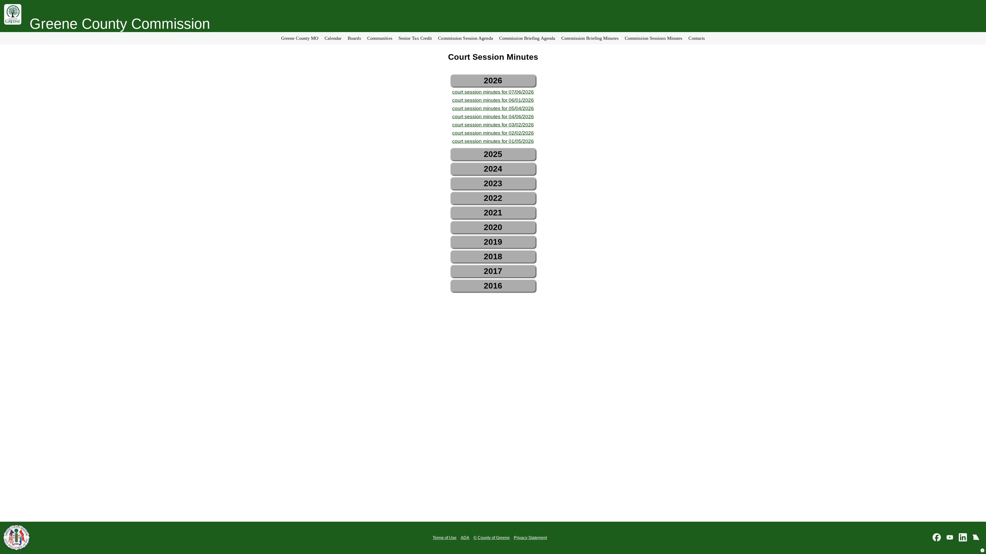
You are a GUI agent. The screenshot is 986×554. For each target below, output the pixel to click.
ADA (465, 538)
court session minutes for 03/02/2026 (493, 124)
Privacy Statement (530, 538)
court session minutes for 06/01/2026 (493, 100)
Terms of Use (445, 538)
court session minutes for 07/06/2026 (493, 92)
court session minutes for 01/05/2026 (493, 141)
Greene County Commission (120, 24)
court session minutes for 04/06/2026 (493, 116)
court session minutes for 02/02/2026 (493, 133)
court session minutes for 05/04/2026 (493, 108)
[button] (982, 550)
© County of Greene (491, 538)
